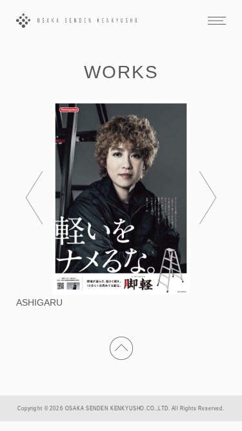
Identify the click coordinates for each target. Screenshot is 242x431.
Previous (34, 197)
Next (207, 197)
